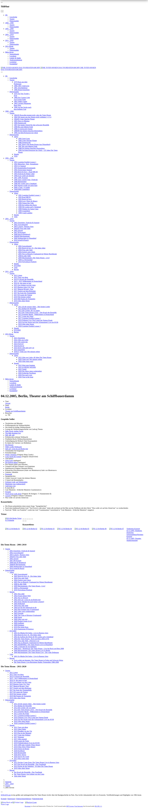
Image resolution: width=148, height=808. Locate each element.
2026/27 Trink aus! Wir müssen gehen (27, 352)
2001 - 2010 (9, 35)
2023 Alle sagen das (21, 342)
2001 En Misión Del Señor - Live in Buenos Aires (31, 633)
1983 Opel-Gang (24, 139)
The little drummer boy (13, 433)
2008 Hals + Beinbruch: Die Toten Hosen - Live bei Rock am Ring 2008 (39, 648)
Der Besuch (9, 445)
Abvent (7, 403)
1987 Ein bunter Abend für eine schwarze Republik (31, 125)
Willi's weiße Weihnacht (13, 447)
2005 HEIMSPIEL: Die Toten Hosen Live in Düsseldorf (33, 645)
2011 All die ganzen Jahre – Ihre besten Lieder (34, 307)
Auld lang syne (10, 486)
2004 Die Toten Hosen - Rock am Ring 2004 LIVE (31, 639)
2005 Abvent (18, 230)
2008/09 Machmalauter (22, 236)
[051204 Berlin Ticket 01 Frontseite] (14, 520)
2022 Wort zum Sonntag (26, 365)
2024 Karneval (19, 346)
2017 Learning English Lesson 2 (29, 318)
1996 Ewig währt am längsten (24, 176)
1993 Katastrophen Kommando (24, 168)
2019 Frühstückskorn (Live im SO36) (27, 743)
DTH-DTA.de (6, 795)
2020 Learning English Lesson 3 (29, 326)
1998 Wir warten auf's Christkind (25, 183)
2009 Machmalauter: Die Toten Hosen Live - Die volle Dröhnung (36, 652)
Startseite (8, 782)
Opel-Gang (9, 460)
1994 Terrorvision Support (23, 170)
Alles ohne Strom (20, 776)
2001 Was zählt (19, 594)
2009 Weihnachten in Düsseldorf (25, 238)
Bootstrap (27, 806)
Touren (12, 19)
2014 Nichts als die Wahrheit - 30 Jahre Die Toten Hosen (33, 766)
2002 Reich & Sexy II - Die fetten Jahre (31, 248)
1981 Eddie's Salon (20, 101)
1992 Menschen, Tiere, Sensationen (26, 164)
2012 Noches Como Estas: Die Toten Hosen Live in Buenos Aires (36, 762)
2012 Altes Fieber (20, 729)
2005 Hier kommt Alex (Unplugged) (26, 609)
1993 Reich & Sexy (25, 199)
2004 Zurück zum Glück (26, 252)
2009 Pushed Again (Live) (23, 621)
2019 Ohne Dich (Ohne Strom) (24, 747)
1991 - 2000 (9, 29)
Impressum (11, 799)
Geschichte (13, 17)
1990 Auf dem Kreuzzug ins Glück (26, 133)
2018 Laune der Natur (21, 741)
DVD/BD (17, 266)
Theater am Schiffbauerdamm (15, 411)
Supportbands (14, 54)
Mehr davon (9, 52)
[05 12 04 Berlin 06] (99, 529)
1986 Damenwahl (20, 123)
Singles (16, 154)
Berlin (7, 407)
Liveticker (13, 62)
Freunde (8, 492)
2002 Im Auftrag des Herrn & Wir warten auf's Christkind (33, 637)
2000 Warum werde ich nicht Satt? (25, 185)
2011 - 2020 (9, 40)
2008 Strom (18, 617)
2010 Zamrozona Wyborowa (24, 629)
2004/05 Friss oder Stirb (22, 228)
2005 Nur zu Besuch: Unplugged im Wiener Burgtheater (37, 254)
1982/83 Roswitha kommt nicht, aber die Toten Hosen (32, 115)
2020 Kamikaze (19, 751)
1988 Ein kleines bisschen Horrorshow (31, 148)
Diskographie (14, 21)
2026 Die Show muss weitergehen (30, 371)
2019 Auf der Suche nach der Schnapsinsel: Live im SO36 (38, 322)
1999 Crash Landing (25, 213)
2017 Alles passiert (20, 739)
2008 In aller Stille (24, 256)
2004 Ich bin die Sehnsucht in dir (25, 607)
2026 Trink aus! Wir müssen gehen (30, 359)
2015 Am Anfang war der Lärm (25, 285)
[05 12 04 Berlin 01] (12, 529)
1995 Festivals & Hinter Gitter (24, 174)
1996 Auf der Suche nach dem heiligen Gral (22, 108)
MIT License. (70, 806)
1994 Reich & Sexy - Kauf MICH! (26, 172)
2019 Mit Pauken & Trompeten (24, 299)
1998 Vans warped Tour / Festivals (26, 180)
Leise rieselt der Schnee (13, 457)
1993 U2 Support (20, 166)
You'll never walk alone (13, 494)
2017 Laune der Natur (25, 316)
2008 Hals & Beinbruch (22, 234)
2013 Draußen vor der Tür (23, 731)
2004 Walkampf (19, 604)
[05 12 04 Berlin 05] (82, 529)
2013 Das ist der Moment (22, 733)
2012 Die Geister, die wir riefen (29, 310)
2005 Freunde (18, 613)
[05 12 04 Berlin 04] (64, 529)
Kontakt (3, 799)
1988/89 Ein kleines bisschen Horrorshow (28, 131)
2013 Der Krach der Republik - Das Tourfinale (30, 764)
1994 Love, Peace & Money (28, 201)
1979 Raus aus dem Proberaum (20, 83)
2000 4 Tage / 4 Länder (22, 187)
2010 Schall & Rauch (21, 240)
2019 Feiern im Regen (21, 749)
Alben (16, 137)
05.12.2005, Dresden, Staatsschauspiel (135, 537)
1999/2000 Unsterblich (22, 189)
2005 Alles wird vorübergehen (24, 611)
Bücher (16, 269)
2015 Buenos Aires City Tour (24, 287)
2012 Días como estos (21, 758)
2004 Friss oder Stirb (25, 250)
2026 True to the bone (25, 377)
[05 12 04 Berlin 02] (30, 529)
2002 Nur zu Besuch (21, 598)
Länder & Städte (15, 58)
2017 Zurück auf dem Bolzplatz (25, 291)
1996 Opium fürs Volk (26, 203)
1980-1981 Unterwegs (21, 86)
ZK (6, 15)
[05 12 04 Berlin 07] (116, 529)
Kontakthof (13, 64)
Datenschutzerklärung (23, 799)
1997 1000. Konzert (21, 178)
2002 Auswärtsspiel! (21, 225)
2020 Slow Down (20, 755)
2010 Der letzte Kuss (21, 627)
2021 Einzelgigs (19, 338)
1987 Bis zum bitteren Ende (27, 146)
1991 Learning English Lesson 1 (25, 162)
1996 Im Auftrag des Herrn (27, 205)
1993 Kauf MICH (24, 197)
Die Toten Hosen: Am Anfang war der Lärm (29, 774)
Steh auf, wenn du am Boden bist (16, 449)
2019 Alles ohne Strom (22, 301)
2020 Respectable (20, 753)
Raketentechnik (37, 799)
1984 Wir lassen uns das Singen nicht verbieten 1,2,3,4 (32, 117)
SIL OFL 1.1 (98, 806)
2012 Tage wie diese (21, 277)
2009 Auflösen (19, 623)
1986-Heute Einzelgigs (22, 90)
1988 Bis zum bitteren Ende (23, 127)
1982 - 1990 (9, 23)
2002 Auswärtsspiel (25, 246)
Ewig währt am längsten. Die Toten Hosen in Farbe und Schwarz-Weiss (38, 660)
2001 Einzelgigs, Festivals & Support (26, 223)
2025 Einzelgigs (19, 350)
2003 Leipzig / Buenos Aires (23, 226)
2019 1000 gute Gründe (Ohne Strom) (27, 745)
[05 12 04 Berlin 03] (47, 529)
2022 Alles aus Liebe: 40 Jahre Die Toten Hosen (34, 357)
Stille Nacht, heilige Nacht (14, 431)
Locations (13, 56)
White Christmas (11, 455)
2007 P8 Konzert (20, 232)
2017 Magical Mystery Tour (23, 289)
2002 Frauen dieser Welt (22, 596)
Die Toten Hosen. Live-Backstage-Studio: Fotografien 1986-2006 (36, 662)
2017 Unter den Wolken (22, 735)
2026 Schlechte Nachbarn (27, 373)
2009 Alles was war (20, 619)
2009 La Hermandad (25, 260)
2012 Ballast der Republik (27, 309)
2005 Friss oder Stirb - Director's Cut (26, 641)
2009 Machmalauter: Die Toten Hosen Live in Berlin (32, 650)
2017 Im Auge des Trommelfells (25, 293)
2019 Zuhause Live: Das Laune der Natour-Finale (35, 320)
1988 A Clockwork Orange (23, 129)
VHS (15, 156)
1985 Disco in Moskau (21, 121)
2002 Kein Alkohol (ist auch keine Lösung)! (29, 602)
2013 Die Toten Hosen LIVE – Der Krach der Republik (37, 312)
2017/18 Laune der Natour (23, 295)
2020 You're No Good (21, 757)
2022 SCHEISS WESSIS (27, 367)
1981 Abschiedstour (21, 88)
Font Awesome (78, 806)
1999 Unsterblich (24, 211)
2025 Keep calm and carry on (24, 348)
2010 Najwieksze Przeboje (27, 262)
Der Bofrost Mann (11, 462)
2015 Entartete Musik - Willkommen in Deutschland (36, 314)
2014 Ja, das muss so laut (22, 283)
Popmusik (8, 474)
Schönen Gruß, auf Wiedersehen (16, 482)
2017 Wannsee (19, 737)
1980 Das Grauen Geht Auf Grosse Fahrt (22, 98)
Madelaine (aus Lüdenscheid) (15, 484)
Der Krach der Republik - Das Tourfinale (28, 772)
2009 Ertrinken (19, 625)
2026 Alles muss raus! (25, 361)
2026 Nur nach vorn (25, 375)
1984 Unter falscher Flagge (27, 140)
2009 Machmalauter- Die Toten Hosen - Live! (34, 258)
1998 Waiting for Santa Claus (28, 209)
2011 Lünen (18, 275)
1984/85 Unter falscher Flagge (24, 119)
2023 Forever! (19, 344)
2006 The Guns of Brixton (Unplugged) (27, 615)
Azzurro (8, 496)
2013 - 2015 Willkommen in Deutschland (28, 281)
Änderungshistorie (16, 60)
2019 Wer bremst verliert (22, 297)
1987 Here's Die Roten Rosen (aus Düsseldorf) (34, 144)
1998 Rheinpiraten (20, 182)
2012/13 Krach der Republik (23, 279)
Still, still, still (9, 435)
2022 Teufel (22, 369)
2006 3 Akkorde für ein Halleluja (25, 647)
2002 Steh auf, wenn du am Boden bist (27, 600)
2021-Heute (9, 46)
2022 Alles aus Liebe (21, 340)
